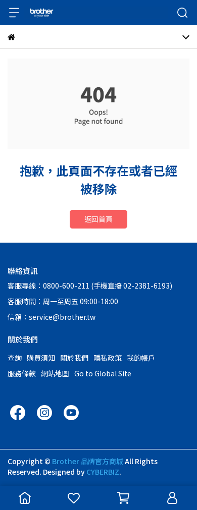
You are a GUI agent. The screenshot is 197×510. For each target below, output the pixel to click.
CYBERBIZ (102, 472)
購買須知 (41, 358)
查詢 (15, 358)
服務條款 (22, 373)
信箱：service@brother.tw (51, 317)
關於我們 (74, 358)
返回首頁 (98, 219)
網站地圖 (55, 373)
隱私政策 (107, 358)
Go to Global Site (102, 373)
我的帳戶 (141, 358)
